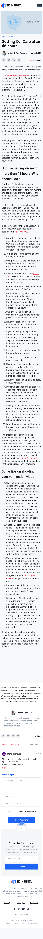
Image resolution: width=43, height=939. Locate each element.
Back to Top (20, 914)
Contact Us (34, 903)
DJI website (21, 231)
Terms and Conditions (19, 923)
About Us (7, 903)
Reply (4, 768)
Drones (4, 37)
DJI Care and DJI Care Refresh (16, 75)
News (11, 37)
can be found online (29, 458)
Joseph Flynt (14, 53)
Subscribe (22, 867)
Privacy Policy (32, 923)
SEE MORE (34, 745)
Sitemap (8, 923)
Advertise (21, 903)
